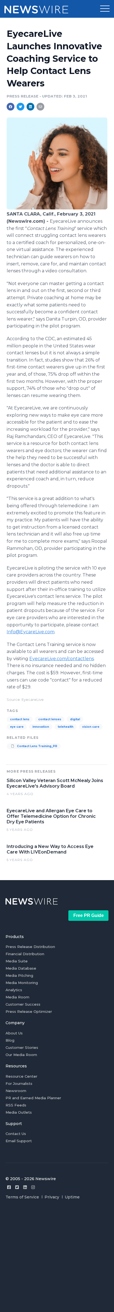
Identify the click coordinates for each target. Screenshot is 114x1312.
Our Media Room (21, 1054)
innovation (40, 727)
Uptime (72, 1197)
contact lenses (49, 719)
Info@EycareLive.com (31, 631)
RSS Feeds (16, 1105)
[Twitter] (17, 1187)
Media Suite (17, 961)
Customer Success (23, 1004)
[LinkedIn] (25, 1187)
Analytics (14, 990)
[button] (105, 8)
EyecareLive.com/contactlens (61, 658)
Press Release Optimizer (29, 1011)
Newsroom (16, 1090)
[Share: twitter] (20, 106)
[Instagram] (33, 1187)
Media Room (17, 997)
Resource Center (21, 1076)
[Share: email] (40, 106)
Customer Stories (22, 1047)
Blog (10, 1040)
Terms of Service (22, 1197)
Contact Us (16, 1133)
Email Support (19, 1141)
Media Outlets (19, 1112)
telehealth (65, 727)
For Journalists (19, 1083)
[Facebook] (9, 1187)
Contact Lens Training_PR (36, 746)
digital (75, 719)
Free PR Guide (88, 915)
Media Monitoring (22, 982)
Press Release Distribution (30, 946)
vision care (90, 727)
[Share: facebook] (10, 106)
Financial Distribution (25, 954)
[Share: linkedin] (30, 106)
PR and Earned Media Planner (33, 1098)
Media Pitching (19, 975)
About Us (14, 1033)
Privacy (52, 1197)
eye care (17, 727)
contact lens (19, 719)
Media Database (21, 968)
